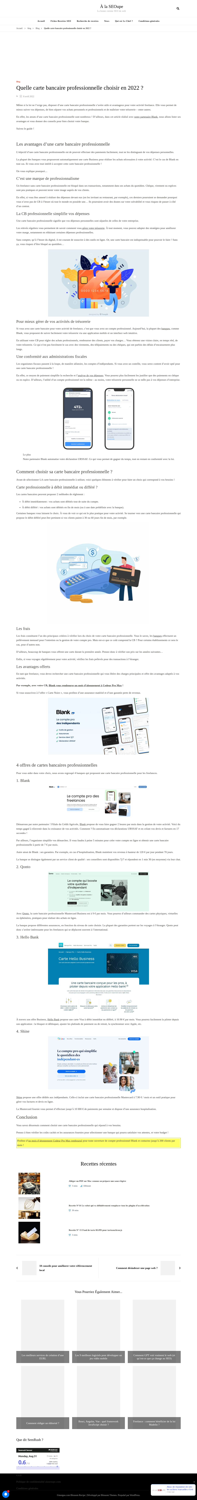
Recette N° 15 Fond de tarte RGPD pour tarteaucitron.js (95, 1230)
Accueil (41, 21)
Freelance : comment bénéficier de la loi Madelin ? (154, 1423)
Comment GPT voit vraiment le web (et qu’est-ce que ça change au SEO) (154, 1357)
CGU (19, 1475)
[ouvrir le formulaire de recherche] (178, 8)
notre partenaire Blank (146, 116)
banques (165, 328)
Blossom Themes (109, 1495)
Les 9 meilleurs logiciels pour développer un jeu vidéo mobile (98, 1357)
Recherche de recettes (87, 21)
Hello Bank (53, 1019)
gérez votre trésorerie (93, 228)
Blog (18, 82)
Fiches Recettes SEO (61, 21)
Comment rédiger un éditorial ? (42, 1423)
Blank (83, 824)
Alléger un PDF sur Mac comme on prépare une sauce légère (97, 1181)
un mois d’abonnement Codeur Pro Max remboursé (55, 1140)
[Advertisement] (98, 59)
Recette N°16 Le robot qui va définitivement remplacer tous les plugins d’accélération (109, 1205)
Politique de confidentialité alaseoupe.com (38, 1481)
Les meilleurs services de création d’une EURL (43, 1357)
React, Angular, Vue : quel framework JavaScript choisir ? (98, 1423)
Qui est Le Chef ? (124, 21)
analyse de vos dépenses (90, 375)
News (106, 21)
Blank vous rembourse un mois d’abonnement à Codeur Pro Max (85, 685)
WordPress (135, 1495)
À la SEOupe (111, 6)
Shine (19, 1097)
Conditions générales (149, 21)
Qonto (25, 913)
